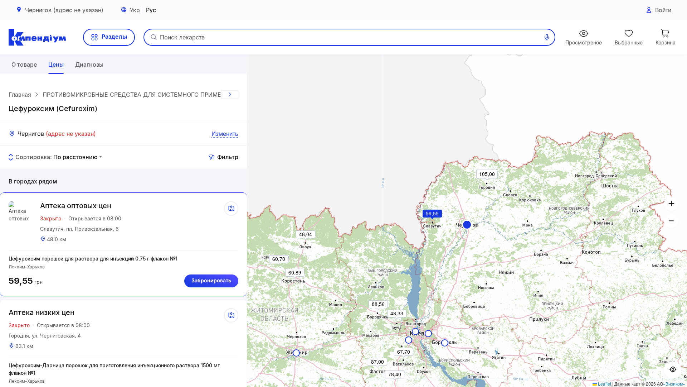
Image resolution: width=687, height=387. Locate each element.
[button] (467, 225)
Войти (663, 10)
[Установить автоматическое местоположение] (672, 369)
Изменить (224, 133)
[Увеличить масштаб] (671, 203)
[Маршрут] (231, 208)
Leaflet (604, 384)
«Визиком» (674, 384)
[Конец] (229, 94)
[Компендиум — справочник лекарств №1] (37, 37)
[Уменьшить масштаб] (671, 221)
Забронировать (211, 280)
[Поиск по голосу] (547, 37)
